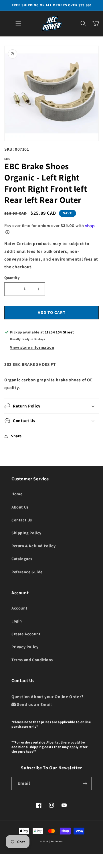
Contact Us (21, 520)
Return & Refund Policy (33, 545)
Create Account (25, 633)
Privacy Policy (24, 646)
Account (19, 608)
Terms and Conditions (32, 659)
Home (16, 493)
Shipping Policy (26, 532)
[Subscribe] (85, 783)
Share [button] (16, 435)
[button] (18, 23)
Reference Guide (27, 571)
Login (16, 621)
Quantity (12, 277)
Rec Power (57, 841)
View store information (32, 347)
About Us (20, 507)
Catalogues (21, 558)
